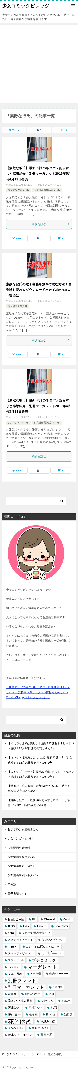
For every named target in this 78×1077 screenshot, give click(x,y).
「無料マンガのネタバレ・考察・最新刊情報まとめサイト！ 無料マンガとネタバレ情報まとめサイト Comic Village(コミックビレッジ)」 (38, 692)
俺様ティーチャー (58, 973)
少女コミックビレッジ (26, 5)
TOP (24, 1054)
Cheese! (49, 919)
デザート (52, 953)
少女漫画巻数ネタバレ (22, 856)
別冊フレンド (22, 980)
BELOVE (16, 919)
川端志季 (65, 1001)
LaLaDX (41, 926)
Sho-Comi (61, 926)
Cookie (67, 919)
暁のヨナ (14, 1014)
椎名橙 (33, 1014)
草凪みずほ (47, 1021)
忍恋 (54, 1007)
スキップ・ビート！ (20, 953)
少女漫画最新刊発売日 (22, 866)
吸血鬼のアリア (32, 994)
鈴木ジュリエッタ (20, 1035)
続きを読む (39, 224)
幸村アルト (35, 1007)
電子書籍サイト (17, 893)
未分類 (12, 884)
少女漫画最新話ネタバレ (47, 190)
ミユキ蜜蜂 (15, 973)
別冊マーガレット (26, 987)
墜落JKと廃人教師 (20, 1000)
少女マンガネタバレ (18, 190)
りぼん (13, 946)
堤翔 (51, 994)
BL (34, 919)
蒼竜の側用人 (16, 1028)
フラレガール (16, 960)
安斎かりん (47, 1001)
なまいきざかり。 (53, 939)
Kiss (11, 926)
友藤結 (12, 994)
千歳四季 (57, 987)
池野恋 (68, 1014)
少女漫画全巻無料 (17, 306)
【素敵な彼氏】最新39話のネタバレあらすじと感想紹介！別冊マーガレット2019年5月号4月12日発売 (38, 173)
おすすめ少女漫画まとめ (23, 829)
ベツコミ (13, 966)
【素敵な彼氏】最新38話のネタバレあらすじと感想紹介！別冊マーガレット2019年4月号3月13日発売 (38, 406)
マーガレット (42, 967)
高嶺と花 (46, 1034)
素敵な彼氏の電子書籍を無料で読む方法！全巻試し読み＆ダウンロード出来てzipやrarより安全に (39, 289)
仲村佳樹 (35, 973)
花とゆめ (20, 1021)
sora (11, 932)
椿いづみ (51, 1014)
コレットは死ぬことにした (43, 946)
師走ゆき (14, 1007)
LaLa (26, 926)
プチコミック (44, 960)
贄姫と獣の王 (40, 1028)
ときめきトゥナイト (20, 939)
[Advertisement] (39, 64)
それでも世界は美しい (36, 932)
